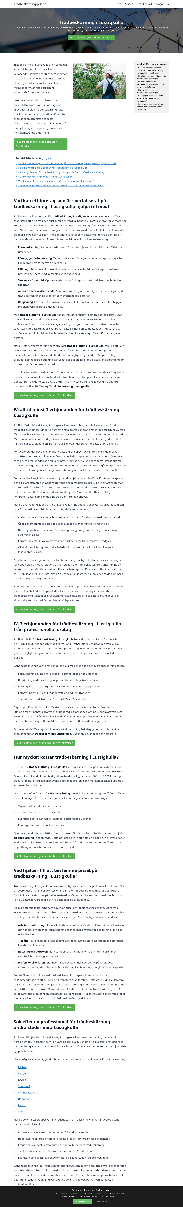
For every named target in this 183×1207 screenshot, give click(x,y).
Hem (118, 4)
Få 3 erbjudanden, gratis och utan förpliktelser (91, 37)
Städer (129, 4)
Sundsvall (24, 1086)
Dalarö (22, 1105)
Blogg (159, 4)
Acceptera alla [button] (82, 1201)
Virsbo (22, 1073)
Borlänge (24, 1099)
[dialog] (91, 1196)
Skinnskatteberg (28, 1092)
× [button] (180, 1189)
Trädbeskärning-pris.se (30, 4)
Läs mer (118, 1196)
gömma (49, 158)
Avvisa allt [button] (102, 1201)
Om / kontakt (144, 4)
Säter (21, 1111)
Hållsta (22, 1067)
